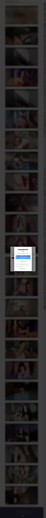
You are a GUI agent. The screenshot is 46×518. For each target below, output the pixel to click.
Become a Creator (23, 269)
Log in (26, 268)
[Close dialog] (31, 247)
